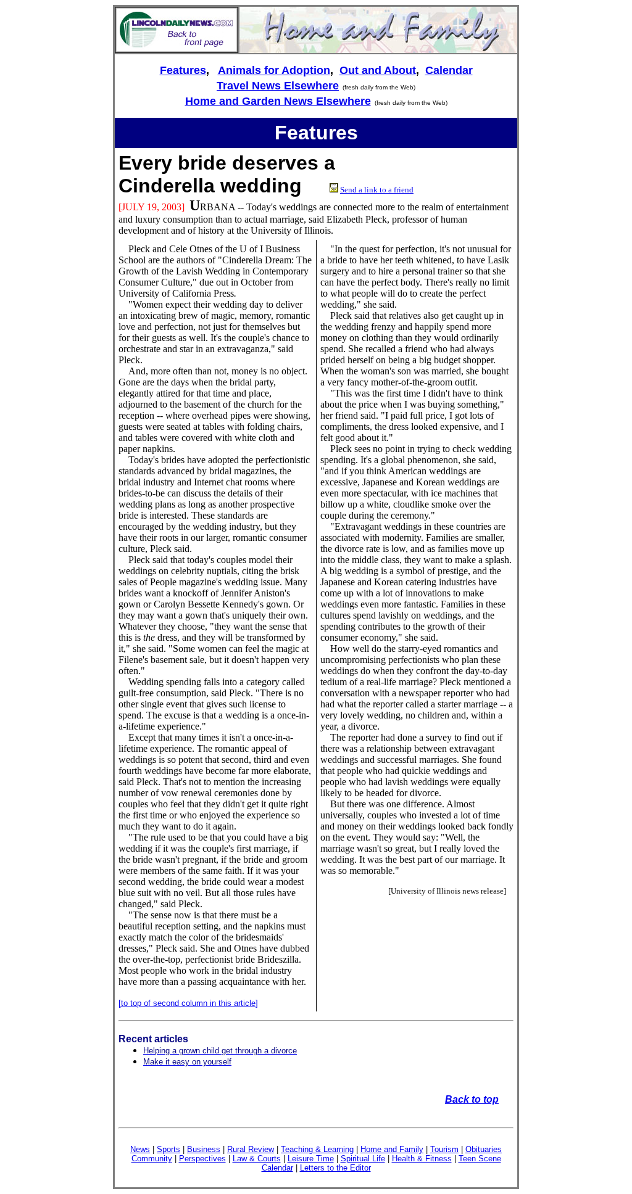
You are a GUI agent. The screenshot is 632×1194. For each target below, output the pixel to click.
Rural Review (250, 1149)
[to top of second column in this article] (188, 1003)
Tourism (444, 1149)
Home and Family (391, 1149)
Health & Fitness (422, 1158)
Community (151, 1158)
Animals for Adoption (274, 70)
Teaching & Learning (317, 1149)
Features (183, 70)
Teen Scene (480, 1158)
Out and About (377, 70)
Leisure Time (311, 1158)
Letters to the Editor (335, 1167)
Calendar (449, 70)
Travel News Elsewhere (278, 86)
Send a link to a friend (377, 189)
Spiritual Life (363, 1158)
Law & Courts (257, 1158)
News (140, 1149)
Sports (168, 1149)
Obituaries (483, 1149)
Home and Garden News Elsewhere (278, 101)
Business (203, 1149)
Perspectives (202, 1158)
